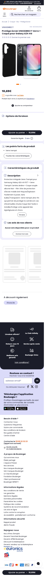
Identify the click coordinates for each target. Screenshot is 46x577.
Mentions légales (11, 496)
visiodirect (30, 99)
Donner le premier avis (21, 37)
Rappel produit (10, 522)
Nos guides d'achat (11, 433)
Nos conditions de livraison (14, 430)
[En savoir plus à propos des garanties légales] (31, 138)
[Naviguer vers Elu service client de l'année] (22, 555)
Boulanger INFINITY (11, 482)
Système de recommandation (16, 507)
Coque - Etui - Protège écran (20, 22)
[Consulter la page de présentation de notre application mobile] (9, 408)
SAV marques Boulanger (13, 471)
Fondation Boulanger (12, 476)
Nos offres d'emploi (12, 533)
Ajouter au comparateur (23, 105)
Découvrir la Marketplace (14, 542)
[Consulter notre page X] (32, 387)
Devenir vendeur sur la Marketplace (18, 544)
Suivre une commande (13, 427)
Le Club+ (20, 95)
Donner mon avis (22, 234)
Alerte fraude (9, 525)
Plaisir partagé (9, 460)
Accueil (4, 22)
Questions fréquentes (13, 425)
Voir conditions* (22, 362)
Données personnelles (13, 499)
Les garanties (9, 493)
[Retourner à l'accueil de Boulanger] (10, 9)
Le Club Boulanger (11, 474)
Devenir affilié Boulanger (14, 539)
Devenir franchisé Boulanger (15, 536)
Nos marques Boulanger (13, 468)
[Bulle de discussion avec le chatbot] (38, 564)
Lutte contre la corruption (14, 512)
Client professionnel (12, 479)
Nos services (9, 465)
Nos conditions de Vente (14, 490)
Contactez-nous (11, 422)
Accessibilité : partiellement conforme (19, 515)
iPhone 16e (11, 303)
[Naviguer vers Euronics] (22, 548)
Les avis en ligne (10, 509)
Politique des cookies (12, 504)
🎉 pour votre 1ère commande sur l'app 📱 (22, 2)
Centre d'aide (9, 435)
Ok (37, 381)
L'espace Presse (10, 463)
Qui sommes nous (11, 457)
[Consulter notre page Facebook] (28, 387)
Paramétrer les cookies (13, 501)
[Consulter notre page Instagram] (36, 387)
